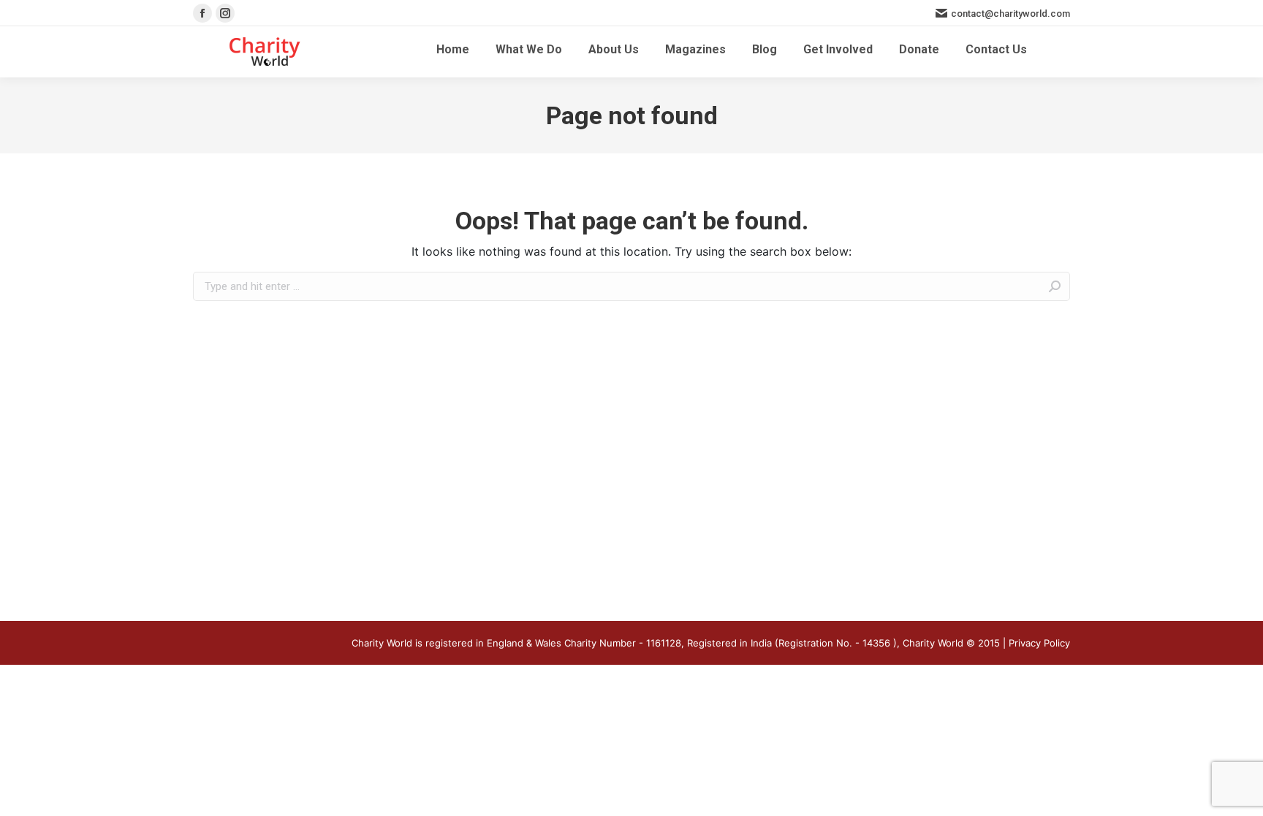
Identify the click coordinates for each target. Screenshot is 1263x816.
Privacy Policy (1039, 643)
